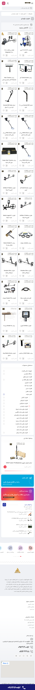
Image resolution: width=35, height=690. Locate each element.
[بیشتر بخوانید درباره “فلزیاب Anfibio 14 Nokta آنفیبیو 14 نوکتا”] (6, 193)
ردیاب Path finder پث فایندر (26, 353)
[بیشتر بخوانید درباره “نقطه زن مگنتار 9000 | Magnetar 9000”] (6, 55)
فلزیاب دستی (29, 388)
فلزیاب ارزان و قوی (27, 377)
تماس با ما (31, 627)
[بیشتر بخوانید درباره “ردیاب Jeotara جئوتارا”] (23, 248)
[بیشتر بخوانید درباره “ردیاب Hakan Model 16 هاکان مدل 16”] (6, 248)
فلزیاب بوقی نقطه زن (27, 380)
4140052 (23, 647)
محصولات (30, 14)
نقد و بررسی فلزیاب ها (29, 620)
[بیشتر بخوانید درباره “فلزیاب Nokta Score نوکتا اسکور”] (6, 358)
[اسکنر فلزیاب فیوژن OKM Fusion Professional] (17, 451)
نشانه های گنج (31, 622)
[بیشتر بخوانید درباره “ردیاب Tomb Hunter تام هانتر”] (23, 83)
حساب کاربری (31, 604)
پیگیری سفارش (31, 607)
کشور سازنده (23, 14)
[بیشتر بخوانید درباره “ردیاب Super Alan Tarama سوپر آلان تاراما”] (6, 165)
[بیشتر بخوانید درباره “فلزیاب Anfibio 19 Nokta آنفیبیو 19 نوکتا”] (23, 220)
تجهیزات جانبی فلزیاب (27, 371)
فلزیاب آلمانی (24, 397)
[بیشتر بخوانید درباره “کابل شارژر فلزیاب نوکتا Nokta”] (23, 303)
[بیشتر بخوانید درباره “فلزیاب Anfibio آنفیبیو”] (23, 331)
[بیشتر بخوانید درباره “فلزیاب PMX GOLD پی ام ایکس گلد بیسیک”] (23, 165)
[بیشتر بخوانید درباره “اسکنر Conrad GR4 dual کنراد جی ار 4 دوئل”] (6, 110)
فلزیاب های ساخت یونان (22, 433)
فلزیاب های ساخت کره (22, 427)
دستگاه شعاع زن (28, 374)
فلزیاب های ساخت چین (22, 418)
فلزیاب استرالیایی (24, 403)
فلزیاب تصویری (28, 383)
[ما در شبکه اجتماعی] (3, 3)
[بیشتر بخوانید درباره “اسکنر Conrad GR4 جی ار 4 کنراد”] (23, 110)
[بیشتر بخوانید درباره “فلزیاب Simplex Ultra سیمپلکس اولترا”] (23, 275)
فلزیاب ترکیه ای (24, 406)
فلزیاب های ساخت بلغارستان (21, 415)
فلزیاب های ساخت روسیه (22, 421)
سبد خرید (32, 609)
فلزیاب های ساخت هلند (22, 430)
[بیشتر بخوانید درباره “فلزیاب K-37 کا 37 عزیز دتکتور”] (23, 55)
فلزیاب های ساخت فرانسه (22, 424)
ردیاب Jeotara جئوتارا (26, 243)
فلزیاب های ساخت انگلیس (21, 412)
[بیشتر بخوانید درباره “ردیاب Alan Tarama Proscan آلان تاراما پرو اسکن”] (6, 83)
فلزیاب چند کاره (28, 386)
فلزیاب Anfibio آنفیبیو (26, 326)
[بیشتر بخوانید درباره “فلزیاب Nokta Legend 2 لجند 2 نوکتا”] (6, 220)
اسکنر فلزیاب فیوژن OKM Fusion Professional (19, 463)
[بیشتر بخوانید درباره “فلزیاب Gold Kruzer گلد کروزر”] (23, 193)
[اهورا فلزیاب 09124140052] (27, 3)
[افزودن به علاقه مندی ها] (20, 220)
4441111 (24, 651)
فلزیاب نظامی (29, 391)
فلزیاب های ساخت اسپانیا (22, 409)
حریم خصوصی (31, 625)
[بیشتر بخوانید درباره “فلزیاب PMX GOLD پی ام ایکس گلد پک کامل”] (23, 138)
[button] (20, 556)
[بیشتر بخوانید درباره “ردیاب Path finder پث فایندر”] (23, 358)
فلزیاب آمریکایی (24, 400)
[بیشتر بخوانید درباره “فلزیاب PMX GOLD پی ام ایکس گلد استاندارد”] (6, 138)
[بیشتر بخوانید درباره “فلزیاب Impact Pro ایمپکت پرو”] (6, 303)
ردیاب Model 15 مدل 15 (9, 326)
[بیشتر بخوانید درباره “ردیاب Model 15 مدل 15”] (6, 331)
